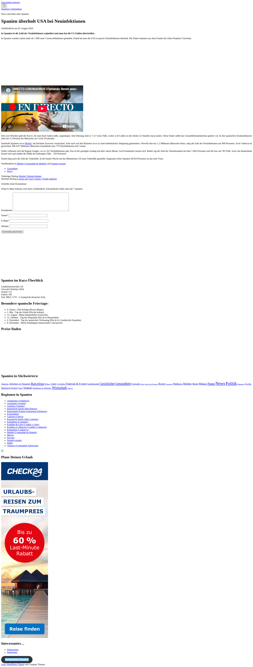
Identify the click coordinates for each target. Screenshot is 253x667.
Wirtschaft (59, 388)
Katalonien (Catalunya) (18, 430)
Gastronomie (93, 384)
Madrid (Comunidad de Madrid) (31, 163)
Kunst (161, 383)
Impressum (12, 652)
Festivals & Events (76, 383)
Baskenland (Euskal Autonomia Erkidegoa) (27, 411)
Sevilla (248, 384)
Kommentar (6, 210)
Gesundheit (12, 168)
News (9, 171)
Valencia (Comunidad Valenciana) (23, 445)
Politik (231, 383)
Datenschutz (12, 649)
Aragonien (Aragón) (16, 403)
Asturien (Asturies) (16, 406)
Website (4, 226)
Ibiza (142, 384)
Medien (187, 383)
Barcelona (37, 383)
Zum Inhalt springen (10, 2)
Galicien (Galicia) (15, 416)
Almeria (4, 384)
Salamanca (241, 384)
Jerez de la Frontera (151, 384)
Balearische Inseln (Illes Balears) (22, 408)
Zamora (70, 388)
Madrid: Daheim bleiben (30, 176)
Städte (10, 443)
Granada (135, 384)
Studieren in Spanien (42, 388)
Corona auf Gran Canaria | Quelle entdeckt (37, 179)
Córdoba (61, 384)
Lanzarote (169, 384)
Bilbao (47, 384)
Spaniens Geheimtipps (11, 9)
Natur (211, 383)
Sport (20, 388)
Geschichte (107, 383)
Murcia (10, 435)
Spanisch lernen (9, 388)
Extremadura (13, 414)
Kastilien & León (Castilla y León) (23, 424)
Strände (27, 387)
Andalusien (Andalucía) (18, 401)
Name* (4, 215)
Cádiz (54, 384)
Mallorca (178, 383)
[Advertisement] (89, 62)
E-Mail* (5, 221)
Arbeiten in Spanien (19, 383)
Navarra (10, 437)
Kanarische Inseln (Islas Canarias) (22, 419)
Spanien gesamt (58, 163)
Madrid (28, 143)
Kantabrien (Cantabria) (17, 422)
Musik (195, 384)
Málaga (203, 383)
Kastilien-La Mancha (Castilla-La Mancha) (27, 427)
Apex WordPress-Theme (12, 664)
